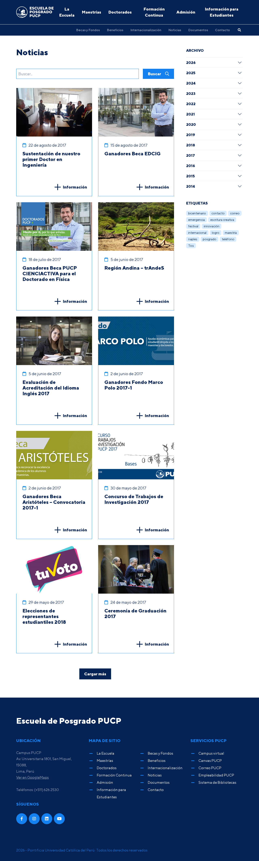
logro (215, 233)
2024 (191, 83)
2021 (190, 114)
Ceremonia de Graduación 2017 (135, 613)
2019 (190, 134)
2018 (190, 145)
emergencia (196, 220)
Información (75, 187)
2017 (190, 155)
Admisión (185, 12)
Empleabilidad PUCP (216, 775)
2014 (190, 186)
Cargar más (95, 673)
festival (193, 226)
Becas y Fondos (88, 30)
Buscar (155, 73)
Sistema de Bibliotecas (217, 782)
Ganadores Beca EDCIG (132, 153)
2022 (190, 104)
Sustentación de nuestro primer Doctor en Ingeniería (51, 159)
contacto (218, 213)
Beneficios (115, 30)
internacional (197, 233)
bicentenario (197, 213)
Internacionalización (145, 30)
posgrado (209, 239)
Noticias (174, 30)
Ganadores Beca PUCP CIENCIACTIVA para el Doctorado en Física (49, 273)
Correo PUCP (209, 768)
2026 (191, 62)
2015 (190, 176)
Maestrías (91, 12)
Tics (191, 246)
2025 (190, 73)
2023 (190, 93)
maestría (231, 233)
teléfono (228, 239)
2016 (190, 165)
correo (235, 213)
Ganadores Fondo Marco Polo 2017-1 (133, 385)
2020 (191, 124)
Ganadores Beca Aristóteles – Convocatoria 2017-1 (53, 502)
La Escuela (66, 12)
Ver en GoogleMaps (32, 777)
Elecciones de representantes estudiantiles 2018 (44, 616)
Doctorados (120, 12)
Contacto (222, 30)
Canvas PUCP (210, 760)
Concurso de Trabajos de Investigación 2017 (133, 499)
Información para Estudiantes (221, 12)
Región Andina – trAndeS (134, 268)
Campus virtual (211, 753)
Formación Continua (154, 12)
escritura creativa (222, 220)
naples (192, 239)
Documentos (198, 30)
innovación (211, 226)
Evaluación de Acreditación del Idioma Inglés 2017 (50, 387)
